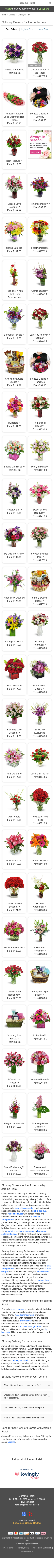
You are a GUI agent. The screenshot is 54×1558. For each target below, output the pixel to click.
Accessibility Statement (42, 1548)
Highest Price (27, 29)
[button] (48, 1551)
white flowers (43, 1271)
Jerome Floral (27, 3)
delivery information (21, 1360)
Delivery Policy (27, 1551)
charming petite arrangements (20, 1230)
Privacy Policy (23, 1548)
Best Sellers (11, 29)
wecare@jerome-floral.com (27, 1504)
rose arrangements (24, 1207)
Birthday (12, 14)
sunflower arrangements (29, 1326)
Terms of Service (8, 1548)
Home (3, 14)
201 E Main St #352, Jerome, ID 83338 (27, 1499)
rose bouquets (17, 1308)
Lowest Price (42, 29)
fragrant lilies (43, 1279)
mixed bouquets (15, 1213)
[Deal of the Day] (40, 147)
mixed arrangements (24, 1314)
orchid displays (39, 1210)
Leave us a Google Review (27, 1523)
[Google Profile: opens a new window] (24, 1514)
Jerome (11, 1441)
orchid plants (26, 1320)
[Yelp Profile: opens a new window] (30, 1514)
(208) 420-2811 (27, 1501)
